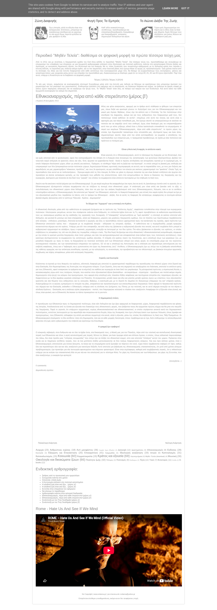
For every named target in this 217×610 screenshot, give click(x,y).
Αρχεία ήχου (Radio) (106, 450)
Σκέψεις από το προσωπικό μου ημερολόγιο (60, 475)
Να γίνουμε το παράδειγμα (53, 491)
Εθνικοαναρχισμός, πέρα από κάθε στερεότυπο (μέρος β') (91, 96)
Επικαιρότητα (91, 452)
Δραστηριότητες (137, 450)
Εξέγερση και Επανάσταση (62, 452)
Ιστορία (153, 453)
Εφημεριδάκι (110, 453)
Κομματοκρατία (84, 456)
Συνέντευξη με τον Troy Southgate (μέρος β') (61, 502)
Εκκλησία (39, 453)
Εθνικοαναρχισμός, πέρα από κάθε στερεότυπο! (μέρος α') (66, 495)
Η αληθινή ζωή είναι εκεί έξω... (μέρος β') (59, 487)
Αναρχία (40, 450)
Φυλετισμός (163, 460)
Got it (185, 8)
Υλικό (151, 460)
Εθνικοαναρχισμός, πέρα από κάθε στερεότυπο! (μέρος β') (66, 498)
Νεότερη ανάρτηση (173, 443)
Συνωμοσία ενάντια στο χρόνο (55, 478)
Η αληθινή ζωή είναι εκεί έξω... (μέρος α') (59, 484)
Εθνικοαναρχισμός (155, 450)
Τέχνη (142, 460)
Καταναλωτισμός (44, 456)
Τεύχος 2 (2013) (101, 80)
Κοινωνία (64, 456)
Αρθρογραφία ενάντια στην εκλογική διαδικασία (62, 493)
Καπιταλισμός (169, 452)
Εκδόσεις (171, 450)
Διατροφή (122, 450)
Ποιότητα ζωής (93, 460)
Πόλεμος (109, 460)
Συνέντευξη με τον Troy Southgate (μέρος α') (61, 500)
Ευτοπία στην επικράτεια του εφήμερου (58, 489)
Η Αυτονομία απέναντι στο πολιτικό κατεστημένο (62, 482)
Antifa (174, 460)
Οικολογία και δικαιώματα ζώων (57, 459)
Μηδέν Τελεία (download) (155, 456)
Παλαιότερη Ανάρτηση (47, 443)
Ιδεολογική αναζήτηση (131, 452)
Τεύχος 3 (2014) (116, 80)
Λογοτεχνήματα (136, 456)
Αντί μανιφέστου (85, 450)
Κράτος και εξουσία (110, 456)
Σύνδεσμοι (133, 460)
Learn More (170, 8)
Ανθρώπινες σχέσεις (60, 450)
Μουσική (172, 456)
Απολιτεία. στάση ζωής (51, 480)
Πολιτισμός (121, 460)
